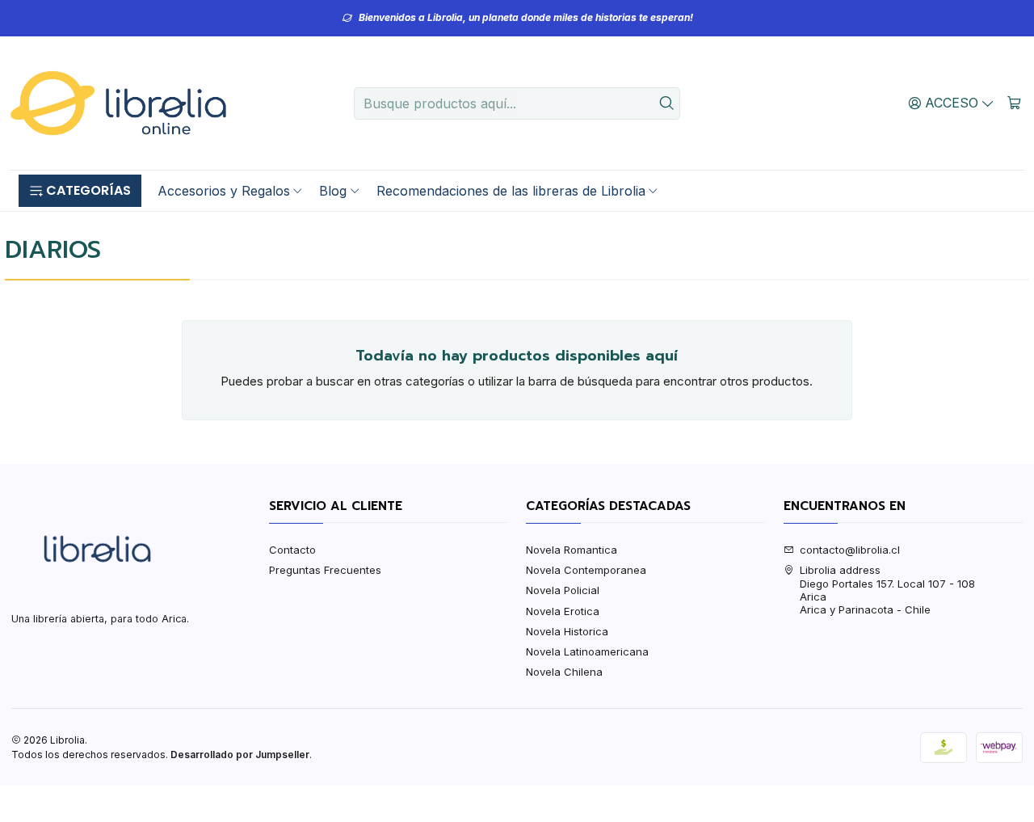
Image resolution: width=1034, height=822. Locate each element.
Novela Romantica (571, 549)
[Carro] (1014, 103)
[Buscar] (666, 103)
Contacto (292, 549)
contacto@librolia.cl (850, 549)
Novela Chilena (564, 671)
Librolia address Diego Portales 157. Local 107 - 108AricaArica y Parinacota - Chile (887, 589)
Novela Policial (562, 590)
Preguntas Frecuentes (325, 569)
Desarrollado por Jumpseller (239, 754)
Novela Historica (567, 631)
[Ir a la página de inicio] (118, 103)
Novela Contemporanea (586, 569)
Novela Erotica (562, 611)
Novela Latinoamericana (587, 651)
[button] (80, 191)
